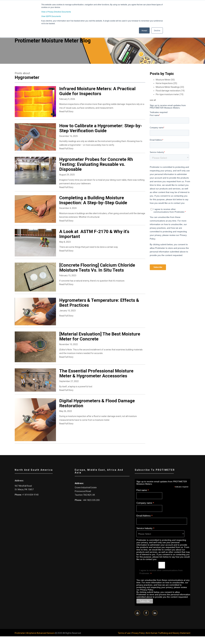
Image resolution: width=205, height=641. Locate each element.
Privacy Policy (138, 633)
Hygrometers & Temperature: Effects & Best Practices (99, 303)
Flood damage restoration (170, 90)
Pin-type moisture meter (169, 94)
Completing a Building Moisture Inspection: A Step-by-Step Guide (93, 200)
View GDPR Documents (51, 16)
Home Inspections (166, 83)
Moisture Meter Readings (170, 87)
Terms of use (124, 633)
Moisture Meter (165, 79)
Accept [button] (144, 30)
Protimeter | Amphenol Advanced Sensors (35, 633)
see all (153, 100)
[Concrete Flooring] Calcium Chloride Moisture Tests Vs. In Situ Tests (97, 267)
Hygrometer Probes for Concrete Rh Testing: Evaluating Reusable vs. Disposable (96, 164)
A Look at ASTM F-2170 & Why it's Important (94, 234)
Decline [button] (157, 30)
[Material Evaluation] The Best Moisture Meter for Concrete (99, 336)
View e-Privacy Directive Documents (56, 11)
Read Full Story (66, 111)
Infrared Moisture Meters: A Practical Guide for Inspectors (97, 91)
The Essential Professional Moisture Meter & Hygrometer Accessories (96, 373)
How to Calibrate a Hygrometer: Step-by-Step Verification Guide (100, 128)
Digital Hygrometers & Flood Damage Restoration (97, 403)
